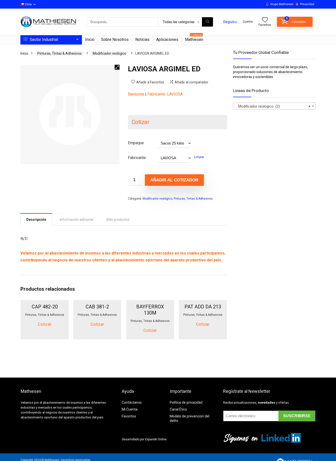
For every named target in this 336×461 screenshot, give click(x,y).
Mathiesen (194, 38)
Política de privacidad (186, 402)
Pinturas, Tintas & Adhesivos (59, 53)
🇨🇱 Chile (26, 4)
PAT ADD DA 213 (202, 307)
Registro (230, 22)
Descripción (36, 220)
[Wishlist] (265, 20)
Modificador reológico (109, 53)
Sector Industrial (43, 39)
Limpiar (199, 157)
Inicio (89, 39)
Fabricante (137, 157)
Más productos (118, 220)
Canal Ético (178, 409)
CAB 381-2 (97, 307)
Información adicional (76, 220)
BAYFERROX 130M (150, 310)
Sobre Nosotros (115, 39)
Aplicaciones (167, 39)
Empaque (136, 143)
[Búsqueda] (207, 22)
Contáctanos (132, 402)
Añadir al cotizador (174, 180)
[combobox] (274, 106)
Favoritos (129, 416)
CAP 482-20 (45, 307)
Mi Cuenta (129, 409)
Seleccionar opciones (44, 338)
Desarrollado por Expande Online (144, 439)
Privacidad (307, 4)
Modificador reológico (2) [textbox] (272, 106)
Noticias (142, 39)
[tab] (36, 219)
